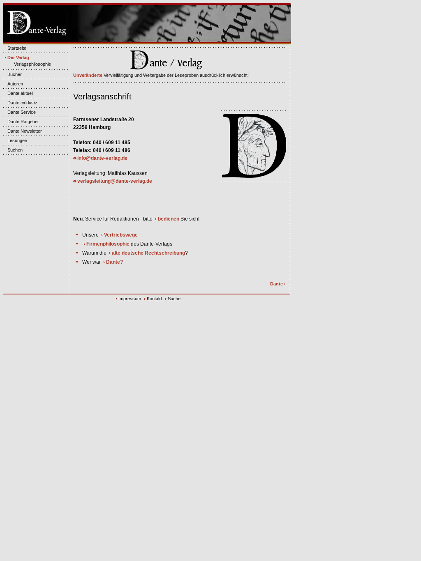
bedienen (168, 219)
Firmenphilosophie (108, 244)
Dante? (114, 262)
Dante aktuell (20, 93)
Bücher (14, 74)
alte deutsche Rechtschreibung (148, 253)
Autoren (15, 83)
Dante (276, 283)
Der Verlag (18, 57)
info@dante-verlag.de (102, 158)
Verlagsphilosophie (32, 64)
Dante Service (21, 112)
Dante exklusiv (22, 102)
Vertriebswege (121, 235)
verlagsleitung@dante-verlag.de (114, 181)
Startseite (16, 48)
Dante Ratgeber (23, 121)
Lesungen (17, 140)
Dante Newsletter (24, 131)
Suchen (15, 149)
